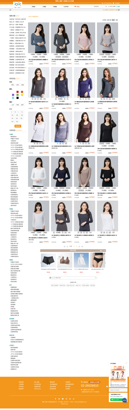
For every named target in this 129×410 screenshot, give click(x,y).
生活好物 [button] (66, 6)
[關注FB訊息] (55, 399)
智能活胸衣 (14, 162)
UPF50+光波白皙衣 (16, 156)
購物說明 (52, 382)
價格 (117, 20)
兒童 (22, 85)
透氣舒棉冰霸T (15, 143)
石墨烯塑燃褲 (14, 166)
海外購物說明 (53, 384)
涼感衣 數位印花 (70, 285)
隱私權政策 (53, 389)
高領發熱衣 (14, 184)
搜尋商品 (17, 126)
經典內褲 (13, 349)
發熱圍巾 (13, 302)
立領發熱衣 (14, 173)
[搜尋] (106, 6)
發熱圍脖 (13, 304)
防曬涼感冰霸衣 (15, 266)
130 (21, 118)
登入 (111, 6)
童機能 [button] (55, 6)
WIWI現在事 (37, 384)
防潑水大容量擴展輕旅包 (17, 339)
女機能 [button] (44, 6)
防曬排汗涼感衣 (15, 138)
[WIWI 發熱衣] (17, 5)
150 (17, 121)
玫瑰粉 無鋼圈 (85, 285)
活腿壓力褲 (14, 164)
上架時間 (104, 20)
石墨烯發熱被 (14, 331)
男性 (12, 85)
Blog (78, 6)
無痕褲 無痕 (62, 285)
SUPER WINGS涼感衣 (16, 264)
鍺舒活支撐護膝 (15, 313)
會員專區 (67, 382)
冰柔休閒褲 (14, 158)
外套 (17, 105)
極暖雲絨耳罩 (14, 311)
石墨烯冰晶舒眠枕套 (16, 329)
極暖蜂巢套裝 (14, 250)
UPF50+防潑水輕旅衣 (16, 145)
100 (22, 115)
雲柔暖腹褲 (14, 192)
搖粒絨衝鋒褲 (14, 197)
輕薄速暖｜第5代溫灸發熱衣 (16, 65)
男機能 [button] (33, 6)
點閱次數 (109, 20)
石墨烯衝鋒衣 (14, 194)
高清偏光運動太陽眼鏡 (17, 293)
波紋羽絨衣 (14, 205)
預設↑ (113, 20)
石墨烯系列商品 (15, 367)
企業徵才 (67, 389)
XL (22, 112)
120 (17, 118)
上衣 (12, 105)
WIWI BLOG (37, 389)
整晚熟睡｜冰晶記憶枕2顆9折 (17, 62)
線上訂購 (36, 382)
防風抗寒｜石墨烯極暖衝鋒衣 (17, 70)
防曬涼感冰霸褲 (15, 268)
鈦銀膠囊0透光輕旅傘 (16, 342)
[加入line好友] (66, 399)
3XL (17, 115)
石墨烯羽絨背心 (15, 203)
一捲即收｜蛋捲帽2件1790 (16, 30)
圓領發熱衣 (14, 136)
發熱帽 (12, 306)
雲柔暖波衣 (14, 190)
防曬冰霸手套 (14, 296)
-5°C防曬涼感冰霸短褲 (17, 154)
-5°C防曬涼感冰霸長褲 (17, 151)
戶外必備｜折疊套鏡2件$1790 (17, 27)
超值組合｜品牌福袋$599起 (16, 73)
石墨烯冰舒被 (14, 321)
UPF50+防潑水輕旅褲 (16, 147)
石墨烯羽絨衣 (14, 201)
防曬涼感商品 (14, 356)
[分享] (73, 399)
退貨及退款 (53, 386)
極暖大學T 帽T (14, 188)
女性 (17, 85)
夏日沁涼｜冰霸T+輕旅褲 (16, 24)
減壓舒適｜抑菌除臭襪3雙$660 (17, 57)
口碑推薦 (21, 384)
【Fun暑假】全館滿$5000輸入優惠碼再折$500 (64, 10)
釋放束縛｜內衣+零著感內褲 (17, 35)
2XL (12, 115)
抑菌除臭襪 (14, 181)
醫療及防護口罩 (15, 315)
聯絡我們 (21, 389)
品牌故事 (21, 382)
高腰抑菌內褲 (14, 175)
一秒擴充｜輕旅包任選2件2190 (17, 38)
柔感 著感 (92, 285)
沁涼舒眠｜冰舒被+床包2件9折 (17, 32)
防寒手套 (13, 309)
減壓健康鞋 (14, 300)
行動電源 (13, 337)
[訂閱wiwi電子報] (70, 399)
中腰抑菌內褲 (14, 171)
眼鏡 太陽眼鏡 (54, 285)
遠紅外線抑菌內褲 (15, 228)
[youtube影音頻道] (62, 399)
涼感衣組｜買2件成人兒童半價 (17, 19)
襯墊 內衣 (78, 285)
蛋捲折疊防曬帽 (15, 289)
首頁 (29, 16)
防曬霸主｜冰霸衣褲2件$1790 (17, 40)
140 (12, 121)
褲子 (22, 105)
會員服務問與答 (69, 384)
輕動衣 (12, 160)
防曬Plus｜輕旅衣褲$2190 (16, 43)
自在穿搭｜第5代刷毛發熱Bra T (17, 67)
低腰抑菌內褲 (14, 169)
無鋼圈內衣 (14, 369)
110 (12, 118)
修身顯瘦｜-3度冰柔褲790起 (17, 48)
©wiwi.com (64, 404)
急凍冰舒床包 (14, 323)
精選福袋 (13, 358)
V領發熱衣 (13, 141)
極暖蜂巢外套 (14, 199)
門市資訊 (117, 3)
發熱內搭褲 (14, 186)
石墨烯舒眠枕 (14, 327)
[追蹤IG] (59, 399)
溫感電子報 (37, 386)
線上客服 (67, 386)
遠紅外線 (58, 277)
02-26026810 (108, 3)
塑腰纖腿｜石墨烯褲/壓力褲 (16, 59)
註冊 (114, 6)
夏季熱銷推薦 (14, 347)
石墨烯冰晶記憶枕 (15, 325)
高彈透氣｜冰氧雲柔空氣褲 (16, 46)
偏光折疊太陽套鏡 (15, 291)
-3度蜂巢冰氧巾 (15, 298)
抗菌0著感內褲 (15, 177)
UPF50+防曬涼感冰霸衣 (17, 149)
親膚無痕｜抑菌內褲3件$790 (17, 54)
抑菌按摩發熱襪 (15, 179)
